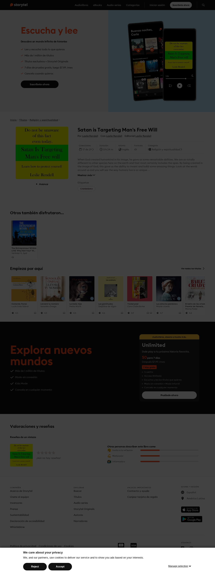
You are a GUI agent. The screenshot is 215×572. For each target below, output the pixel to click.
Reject (35, 566)
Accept (60, 566)
